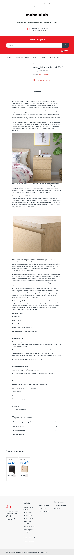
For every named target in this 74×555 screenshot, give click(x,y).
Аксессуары (42, 508)
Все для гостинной (29, 538)
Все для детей (27, 515)
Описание (37, 91)
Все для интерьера (44, 505)
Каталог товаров (36, 40)
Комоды (35, 64)
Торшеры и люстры (29, 526)
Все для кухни (27, 512)
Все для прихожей (28, 541)
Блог (55, 22)
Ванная (25, 535)
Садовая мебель (44, 511)
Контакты (47, 22)
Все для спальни (28, 518)
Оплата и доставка (35, 22)
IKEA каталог (21, 22)
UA (34, 6)
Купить (14, 475)
